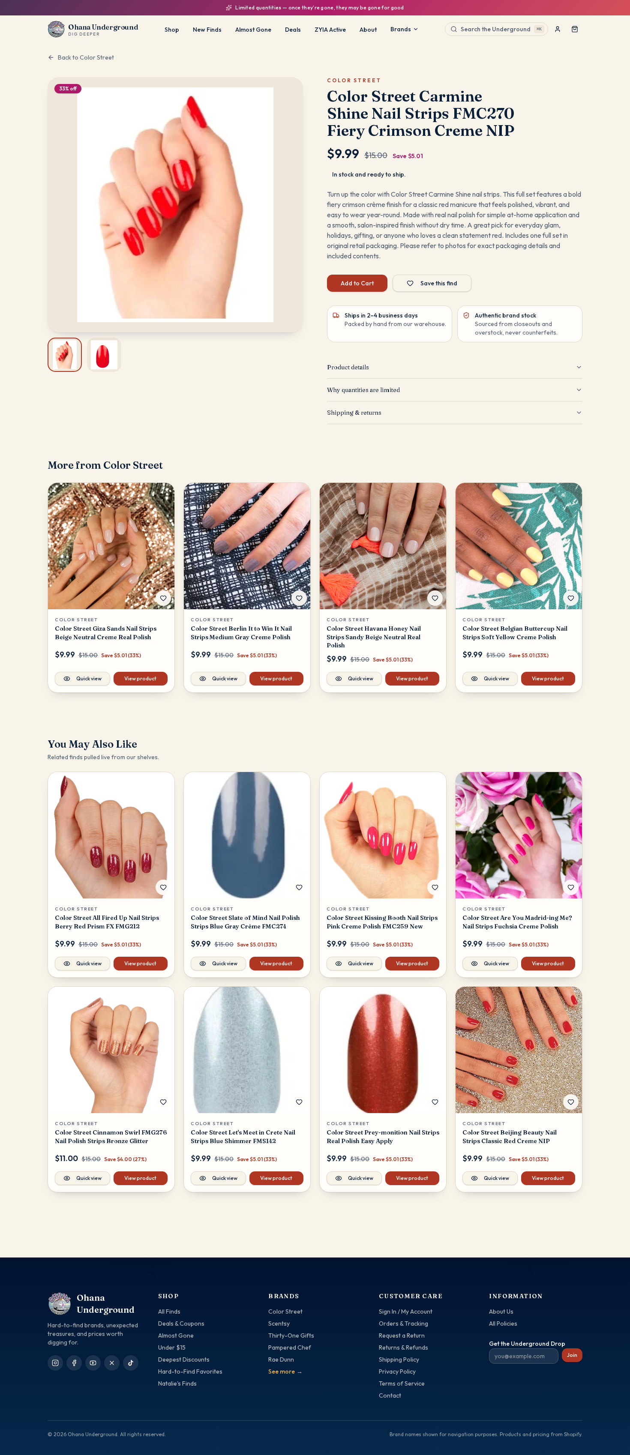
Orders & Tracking (403, 1323)
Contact (390, 1395)
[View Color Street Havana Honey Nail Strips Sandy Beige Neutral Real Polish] (383, 546)
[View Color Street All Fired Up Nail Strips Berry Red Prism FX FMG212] (111, 835)
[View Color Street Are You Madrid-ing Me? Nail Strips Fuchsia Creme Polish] (519, 835)
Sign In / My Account (405, 1311)
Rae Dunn (281, 1359)
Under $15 (172, 1347)
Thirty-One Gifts (291, 1335)
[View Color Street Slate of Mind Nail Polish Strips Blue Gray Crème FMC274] (247, 835)
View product (140, 678)
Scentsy (279, 1323)
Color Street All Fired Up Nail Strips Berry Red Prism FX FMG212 (107, 922)
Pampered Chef (289, 1347)
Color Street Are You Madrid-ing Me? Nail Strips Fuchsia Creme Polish (517, 922)
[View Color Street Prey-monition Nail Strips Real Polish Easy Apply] (383, 1050)
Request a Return (402, 1335)
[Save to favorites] (163, 598)
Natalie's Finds (177, 1383)
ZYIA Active (330, 29)
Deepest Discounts (184, 1359)
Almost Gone (253, 29)
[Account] (557, 29)
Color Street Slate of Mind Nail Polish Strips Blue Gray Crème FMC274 (245, 922)
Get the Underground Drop (527, 1343)
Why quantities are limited (363, 390)
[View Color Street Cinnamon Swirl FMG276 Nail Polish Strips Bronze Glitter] (111, 1050)
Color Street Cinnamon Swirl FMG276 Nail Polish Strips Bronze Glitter (111, 1136)
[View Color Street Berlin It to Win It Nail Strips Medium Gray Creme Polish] (247, 546)
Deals (293, 29)
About (368, 29)
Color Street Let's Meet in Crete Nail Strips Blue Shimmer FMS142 (243, 1136)
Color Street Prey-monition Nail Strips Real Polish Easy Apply (383, 1136)
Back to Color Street (86, 57)
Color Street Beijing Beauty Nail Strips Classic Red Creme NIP (509, 1136)
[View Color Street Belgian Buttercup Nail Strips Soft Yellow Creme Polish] (519, 546)
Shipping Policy (399, 1359)
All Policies (503, 1323)
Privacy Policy (397, 1371)
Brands (400, 29)
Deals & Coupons (181, 1323)
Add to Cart (357, 283)
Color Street (285, 1311)
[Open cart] (574, 29)
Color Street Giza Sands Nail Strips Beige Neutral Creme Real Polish (105, 633)
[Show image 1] (65, 355)
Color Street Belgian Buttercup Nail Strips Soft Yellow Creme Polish (514, 633)
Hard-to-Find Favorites (190, 1371)
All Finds (169, 1311)
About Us (501, 1311)
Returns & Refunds (403, 1347)
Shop (172, 29)
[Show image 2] (104, 355)
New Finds (207, 29)
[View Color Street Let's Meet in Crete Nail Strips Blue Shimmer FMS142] (247, 1050)
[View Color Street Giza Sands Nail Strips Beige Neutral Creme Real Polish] (111, 546)
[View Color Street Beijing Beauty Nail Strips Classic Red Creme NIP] (519, 1050)
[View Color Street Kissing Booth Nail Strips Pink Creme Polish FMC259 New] (383, 835)
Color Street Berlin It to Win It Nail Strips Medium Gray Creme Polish (241, 633)
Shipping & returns (354, 412)
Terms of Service (402, 1383)
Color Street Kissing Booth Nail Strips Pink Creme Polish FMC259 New (382, 922)
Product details (348, 367)
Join (572, 1355)
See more (285, 1371)
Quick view (89, 678)
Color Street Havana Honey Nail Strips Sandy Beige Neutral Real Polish (374, 637)
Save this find (438, 283)
